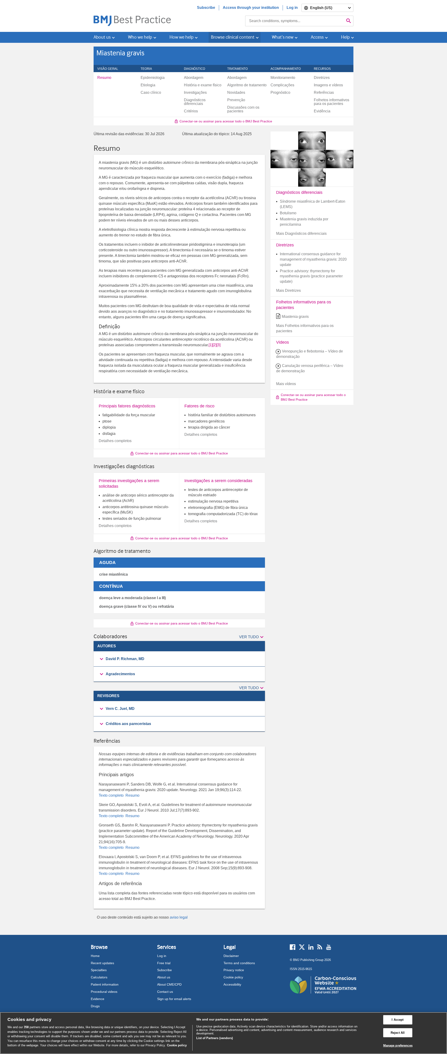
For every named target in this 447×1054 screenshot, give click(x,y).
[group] (179, 659)
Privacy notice (234, 970)
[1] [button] (211, 345)
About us (163, 977)
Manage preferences (398, 1045)
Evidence (97, 999)
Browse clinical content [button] (232, 37)
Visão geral (110, 68)
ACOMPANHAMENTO (288, 68)
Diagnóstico (197, 68)
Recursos (325, 68)
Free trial (163, 963)
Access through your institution (251, 8)
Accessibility (232, 984)
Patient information (105, 984)
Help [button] (345, 37)
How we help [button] (181, 37)
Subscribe (206, 8)
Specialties (99, 970)
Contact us (165, 992)
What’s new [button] (282, 37)
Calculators (99, 977)
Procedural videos (104, 992)
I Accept (397, 1019)
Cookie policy (233, 977)
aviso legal (179, 917)
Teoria (149, 68)
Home (95, 956)
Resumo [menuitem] (104, 78)
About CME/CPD (169, 984)
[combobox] (294, 21)
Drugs (95, 1006)
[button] (252, 637)
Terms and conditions (239, 963)
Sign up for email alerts (174, 999)
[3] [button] (218, 345)
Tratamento (240, 68)
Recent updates (102, 963)
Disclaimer (231, 956)
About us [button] (102, 37)
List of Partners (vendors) (214, 1038)
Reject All (398, 1032)
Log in (292, 8)
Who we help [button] (140, 37)
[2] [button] (215, 345)
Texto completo (112, 795)
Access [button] (317, 37)
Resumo (132, 795)
